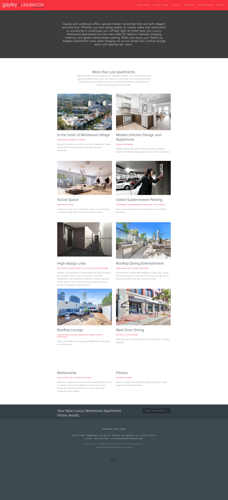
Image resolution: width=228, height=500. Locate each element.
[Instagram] (112, 460)
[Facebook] (116, 460)
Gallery (176, 5)
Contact (221, 5)
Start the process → (156, 411)
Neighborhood (205, 5)
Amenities (189, 5)
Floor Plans (143, 5)
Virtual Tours (160, 5)
